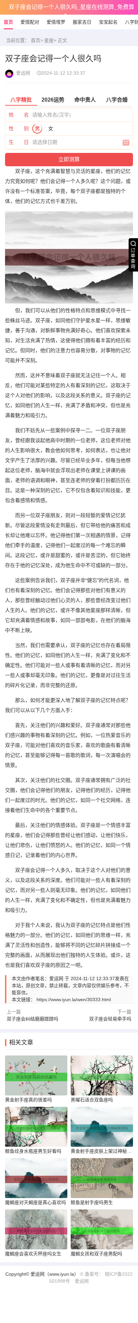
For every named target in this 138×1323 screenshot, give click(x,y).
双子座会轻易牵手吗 (110, 1018)
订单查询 (133, 258)
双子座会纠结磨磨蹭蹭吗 (32, 1018)
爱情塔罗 (56, 22)
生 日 (19, 142)
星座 (49, 40)
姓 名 (19, 115)
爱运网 (82, 1281)
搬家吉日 (82, 22)
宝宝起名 (108, 22)
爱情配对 (29, 22)
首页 (8, 22)
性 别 (19, 128)
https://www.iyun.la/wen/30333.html (74, 999)
